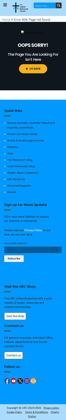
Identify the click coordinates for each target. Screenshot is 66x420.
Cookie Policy (14, 412)
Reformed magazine (19, 185)
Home (6, 20)
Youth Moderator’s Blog (21, 166)
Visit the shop (15, 316)
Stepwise (12, 147)
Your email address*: (16, 243)
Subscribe (14, 258)
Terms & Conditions (36, 412)
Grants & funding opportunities (25, 140)
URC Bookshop (16, 179)
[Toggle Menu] (5, 5)
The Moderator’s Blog (19, 159)
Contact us (13, 355)
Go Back (35, 68)
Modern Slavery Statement (23, 172)
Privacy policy (51, 407)
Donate (11, 192)
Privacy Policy (33, 230)
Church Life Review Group (22, 134)
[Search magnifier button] (59, 5)
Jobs (10, 153)
